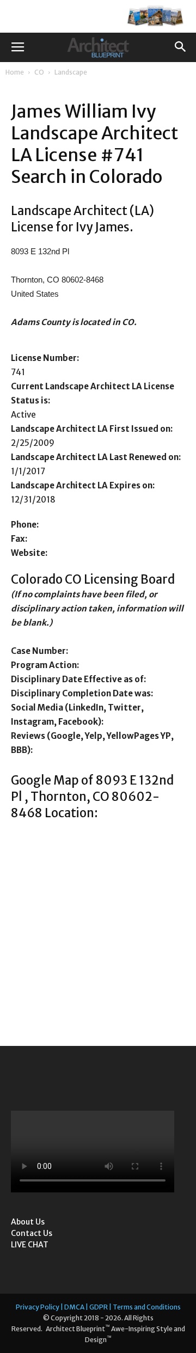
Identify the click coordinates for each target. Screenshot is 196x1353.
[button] (181, 47)
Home (14, 72)
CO (39, 72)
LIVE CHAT (29, 1245)
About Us (28, 1222)
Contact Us (31, 1233)
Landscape (70, 72)
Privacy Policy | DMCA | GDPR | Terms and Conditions (98, 1307)
